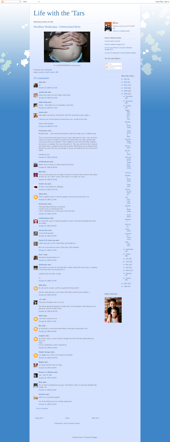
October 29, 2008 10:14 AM (48, 98)
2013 (126, 79)
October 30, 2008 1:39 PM (47, 368)
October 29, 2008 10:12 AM (48, 88)
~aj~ (40, 299)
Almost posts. (128, 147)
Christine (42, 394)
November (129, 101)
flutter (41, 316)
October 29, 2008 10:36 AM (48, 157)
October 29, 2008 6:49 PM (47, 295)
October (128, 106)
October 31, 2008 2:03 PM (47, 404)
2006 (126, 286)
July (127, 259)
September (129, 249)
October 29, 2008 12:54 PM (48, 189)
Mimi (40, 382)
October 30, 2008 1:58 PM (47, 378)
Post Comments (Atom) (72, 423)
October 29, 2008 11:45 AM (48, 179)
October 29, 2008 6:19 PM (47, 281)
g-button (41, 72)
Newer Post (39, 418)
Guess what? (128, 230)
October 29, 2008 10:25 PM (48, 311)
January (128, 278)
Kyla (116, 23)
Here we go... (128, 225)
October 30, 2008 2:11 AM (47, 321)
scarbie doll (43, 92)
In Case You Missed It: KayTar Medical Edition (120, 53)
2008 (126, 94)
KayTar (47, 72)
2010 (126, 88)
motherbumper (44, 218)
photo (52, 72)
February (129, 273)
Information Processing (128, 236)
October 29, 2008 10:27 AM (48, 126)
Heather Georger (44, 352)
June (127, 262)
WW (56, 72)
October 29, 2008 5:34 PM (47, 260)
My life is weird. (128, 152)
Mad (40, 172)
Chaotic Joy (43, 184)
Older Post (95, 418)
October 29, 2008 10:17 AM (48, 108)
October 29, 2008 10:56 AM (48, 167)
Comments (111, 68)
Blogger (94, 437)
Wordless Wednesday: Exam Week (128, 211)
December (129, 96)
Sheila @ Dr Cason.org (47, 240)
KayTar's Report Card (128, 141)
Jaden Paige (43, 102)
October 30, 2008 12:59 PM (48, 358)
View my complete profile (121, 31)
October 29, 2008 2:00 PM (47, 226)
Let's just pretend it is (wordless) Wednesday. (128, 163)
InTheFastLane (44, 162)
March (128, 270)
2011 (126, 85)
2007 (126, 283)
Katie (40, 285)
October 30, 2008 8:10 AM (47, 331)
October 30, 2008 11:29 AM (48, 348)
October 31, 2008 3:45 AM (47, 390)
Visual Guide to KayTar (112, 41)
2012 (126, 82)
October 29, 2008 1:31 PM (47, 199)
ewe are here (43, 230)
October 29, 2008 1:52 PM (47, 214)
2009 (126, 91)
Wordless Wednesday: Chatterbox (128, 181)
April (127, 267)
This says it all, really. (128, 200)
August (128, 254)
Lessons (128, 173)
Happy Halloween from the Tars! (127, 114)
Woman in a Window (46, 372)
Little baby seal (127, 243)
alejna (41, 194)
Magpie (41, 362)
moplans (42, 336)
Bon (40, 326)
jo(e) (40, 82)
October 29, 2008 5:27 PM (47, 250)
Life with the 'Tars (59, 13)
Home (67, 418)
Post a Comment (42, 408)
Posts (109, 64)
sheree (41, 112)
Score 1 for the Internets (128, 192)
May (127, 264)
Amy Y (41, 254)
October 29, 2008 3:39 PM (47, 236)
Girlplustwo (43, 264)
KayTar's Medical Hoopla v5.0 (115, 44)
